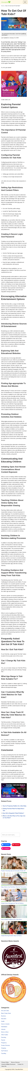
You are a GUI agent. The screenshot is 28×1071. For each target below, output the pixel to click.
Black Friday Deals (6, 1013)
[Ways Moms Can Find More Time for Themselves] (14, 879)
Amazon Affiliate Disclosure (8, 1064)
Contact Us (20, 1064)
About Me (3, 1066)
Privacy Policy (5, 1062)
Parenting (3, 1037)
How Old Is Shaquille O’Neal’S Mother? (13, 813)
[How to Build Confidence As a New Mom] (14, 912)
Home (2, 5)
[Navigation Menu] (25, 2)
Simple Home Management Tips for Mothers (12, 903)
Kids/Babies (4, 1026)
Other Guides (4, 1034)
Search (24, 834)
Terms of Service (15, 1062)
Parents (3, 1040)
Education (3, 1018)
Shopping (3, 1048)
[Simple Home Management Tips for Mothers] (14, 895)
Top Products (4, 1050)
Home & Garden (5, 1024)
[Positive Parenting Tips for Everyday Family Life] (14, 863)
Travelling (3, 1053)
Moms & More (4, 1032)
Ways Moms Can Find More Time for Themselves (14, 887)
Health (2, 1021)
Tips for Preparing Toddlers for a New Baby (14, 806)
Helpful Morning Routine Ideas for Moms (11, 935)
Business (3, 1016)
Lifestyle (3, 1029)
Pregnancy (4, 1042)
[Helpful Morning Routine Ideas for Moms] (14, 928)
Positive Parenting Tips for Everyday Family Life (13, 870)
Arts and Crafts (5, 1010)
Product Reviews (5, 1045)
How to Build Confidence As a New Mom (11, 919)
